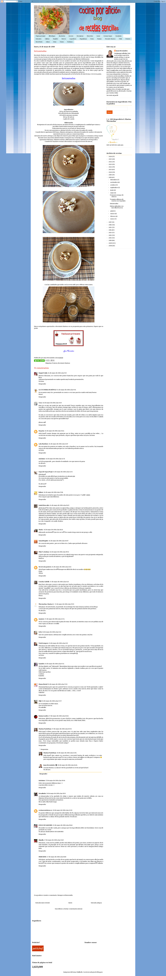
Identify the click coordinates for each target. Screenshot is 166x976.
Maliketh (79, 972)
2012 (110, 235)
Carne (98, 36)
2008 (110, 246)
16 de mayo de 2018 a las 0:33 (58, 643)
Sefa (40, 632)
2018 (110, 177)
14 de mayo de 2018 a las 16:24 (53, 529)
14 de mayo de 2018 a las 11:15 (52, 403)
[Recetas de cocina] (38, 951)
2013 (110, 232)
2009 (110, 243)
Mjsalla (41, 840)
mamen (41, 619)
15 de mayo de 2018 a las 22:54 (55, 619)
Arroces (71, 36)
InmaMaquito (43, 541)
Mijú (40, 701)
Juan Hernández (49, 765)
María (41, 529)
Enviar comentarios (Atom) (73, 909)
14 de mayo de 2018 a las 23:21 (61, 567)
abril (112, 211)
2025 (110, 159)
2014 (110, 230)
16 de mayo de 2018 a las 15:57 (52, 701)
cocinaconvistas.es (45, 810)
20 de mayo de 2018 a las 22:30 (62, 810)
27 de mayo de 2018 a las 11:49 (54, 840)
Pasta (92, 39)
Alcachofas (62, 36)
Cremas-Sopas (108, 36)
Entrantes (38, 39)
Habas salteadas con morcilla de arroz (116, 207)
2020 (110, 172)
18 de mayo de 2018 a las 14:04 (67, 765)
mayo (112, 193)
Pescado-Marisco (110, 39)
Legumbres (73, 39)
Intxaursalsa (114, 203)
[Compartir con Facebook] (52, 360)
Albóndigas (52, 36)
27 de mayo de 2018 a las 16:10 (56, 857)
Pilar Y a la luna (44, 552)
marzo (112, 213)
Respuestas (44, 749)
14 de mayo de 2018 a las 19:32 (59, 552)
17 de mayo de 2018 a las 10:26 (59, 716)
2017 (110, 222)
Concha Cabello (44, 582)
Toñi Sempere (44, 643)
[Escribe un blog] (48, 360)
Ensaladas (119, 36)
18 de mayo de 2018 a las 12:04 (67, 753)
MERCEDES (42, 857)
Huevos (64, 39)
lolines (41, 492)
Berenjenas (80, 36)
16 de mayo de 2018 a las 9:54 (54, 664)
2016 (110, 225)
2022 (110, 167)
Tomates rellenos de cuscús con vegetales (117, 200)
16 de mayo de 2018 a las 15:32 (57, 684)
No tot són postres (45, 567)
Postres (128, 39)
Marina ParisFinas (45, 729)
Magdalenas (83, 39)
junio (112, 190)
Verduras (70, 42)
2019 (110, 175)
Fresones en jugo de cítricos (116, 195)
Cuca (40, 403)
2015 (110, 227)
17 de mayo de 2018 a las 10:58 (62, 729)
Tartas (62, 42)
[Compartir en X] (50, 360)
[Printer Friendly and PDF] (39, 360)
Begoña (41, 431)
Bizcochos (90, 36)
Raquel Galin (43, 373)
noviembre (114, 182)
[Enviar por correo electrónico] (46, 360)
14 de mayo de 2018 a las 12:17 (58, 444)
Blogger (100, 972)
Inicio (70, 903)
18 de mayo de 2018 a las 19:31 (56, 793)
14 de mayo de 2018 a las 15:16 (53, 492)
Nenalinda (42, 793)
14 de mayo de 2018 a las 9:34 (66, 390)
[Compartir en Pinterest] (54, 360)
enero (112, 219)
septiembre (114, 187)
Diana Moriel (43, 684)
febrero (113, 216)
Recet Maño (39, 42)
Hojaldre (55, 39)
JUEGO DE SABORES (45, 825)
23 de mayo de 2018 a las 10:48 (62, 825)
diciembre (113, 180)
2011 (110, 238)
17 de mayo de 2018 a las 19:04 (55, 780)
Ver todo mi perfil (112, 95)
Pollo (120, 39)
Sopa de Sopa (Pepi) (46, 472)
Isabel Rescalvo (44, 505)
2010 (110, 240)
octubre (113, 185)
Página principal (40, 36)
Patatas (99, 39)
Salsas (48, 42)
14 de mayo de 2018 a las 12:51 (55, 459)
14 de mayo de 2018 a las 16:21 (59, 505)
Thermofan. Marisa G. (46, 604)
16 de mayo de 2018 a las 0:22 (51, 632)
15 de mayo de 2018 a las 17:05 (64, 604)
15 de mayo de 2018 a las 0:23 (59, 582)
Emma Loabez (44, 716)
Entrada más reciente (42, 903)
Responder (42, 384)
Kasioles (42, 664)
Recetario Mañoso (40, 55)
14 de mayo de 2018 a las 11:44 (54, 431)
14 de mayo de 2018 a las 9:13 (57, 373)
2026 (110, 156)
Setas (54, 42)
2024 (110, 162)
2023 (110, 164)
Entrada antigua (96, 903)
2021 (110, 169)
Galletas (47, 39)
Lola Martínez (43, 444)
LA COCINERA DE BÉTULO (48, 390)
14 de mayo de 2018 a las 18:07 (58, 541)
